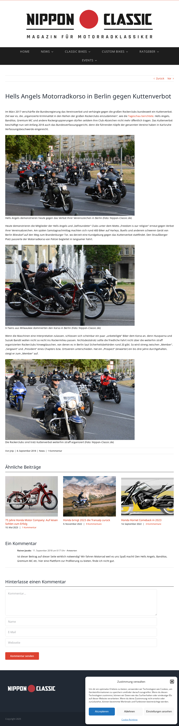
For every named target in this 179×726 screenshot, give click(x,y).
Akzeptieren (102, 711)
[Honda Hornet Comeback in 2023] (147, 477)
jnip (12, 450)
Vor (169, 78)
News (42, 450)
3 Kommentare (153, 523)
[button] (172, 681)
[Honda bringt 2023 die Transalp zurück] (89, 477)
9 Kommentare (94, 523)
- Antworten (71, 550)
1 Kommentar (55, 450)
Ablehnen (129, 711)
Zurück (160, 78)
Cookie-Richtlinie (129, 719)
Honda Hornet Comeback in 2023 (141, 520)
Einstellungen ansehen (159, 711)
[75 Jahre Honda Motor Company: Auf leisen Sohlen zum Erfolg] (31, 477)
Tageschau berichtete (140, 116)
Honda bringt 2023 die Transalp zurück (86, 520)
